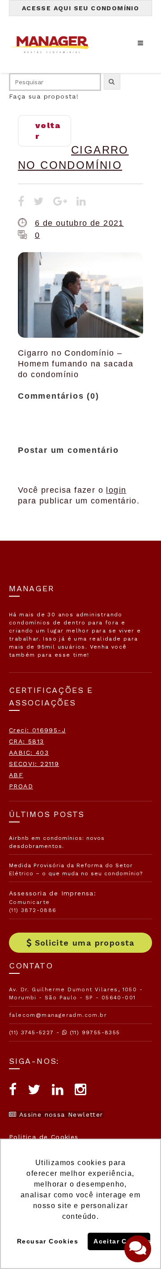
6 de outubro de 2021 (79, 223)
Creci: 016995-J (37, 730)
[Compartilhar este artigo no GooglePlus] (60, 202)
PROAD (21, 786)
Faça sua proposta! (44, 96)
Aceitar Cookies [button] (121, 1241)
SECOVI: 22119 (34, 763)
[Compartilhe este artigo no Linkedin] (81, 202)
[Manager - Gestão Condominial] (53, 44)
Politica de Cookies (44, 1136)
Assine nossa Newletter (60, 1114)
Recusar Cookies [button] (47, 1241)
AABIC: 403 (29, 752)
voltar (47, 130)
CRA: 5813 (26, 741)
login (116, 490)
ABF (16, 775)
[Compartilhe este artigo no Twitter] (39, 202)
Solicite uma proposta (85, 942)
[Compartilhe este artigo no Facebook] (21, 202)
